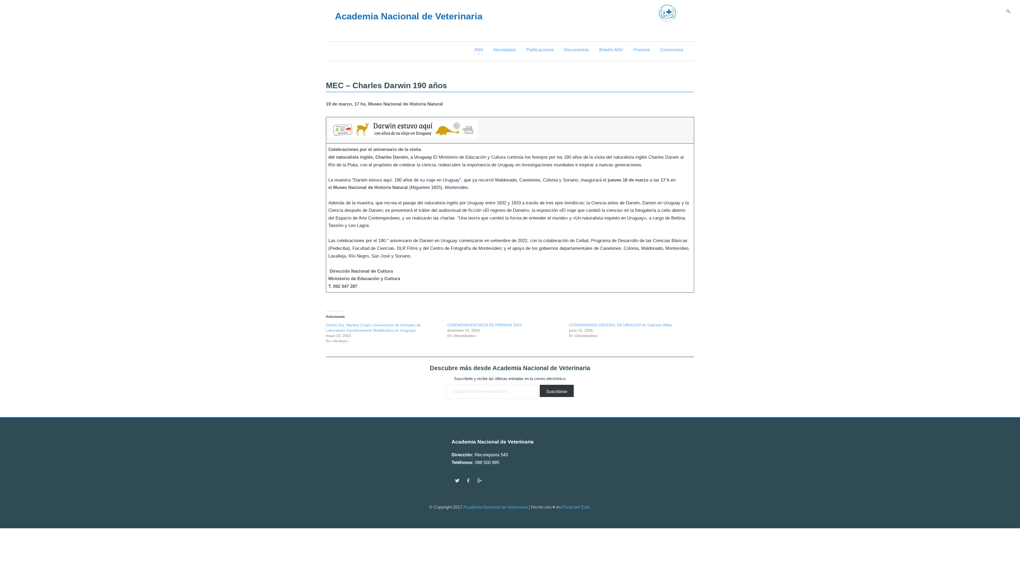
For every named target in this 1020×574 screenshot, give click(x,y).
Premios (642, 50)
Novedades (505, 50)
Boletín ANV (611, 50)
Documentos (576, 50)
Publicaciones (540, 50)
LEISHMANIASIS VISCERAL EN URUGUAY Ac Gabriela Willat (620, 325)
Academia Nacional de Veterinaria (495, 507)
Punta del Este (576, 507)
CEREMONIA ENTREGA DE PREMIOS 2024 (484, 325)
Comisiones (671, 50)
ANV (478, 50)
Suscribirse (556, 391)
